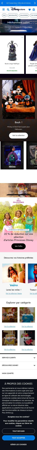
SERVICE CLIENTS (9, 358)
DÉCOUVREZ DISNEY (10, 365)
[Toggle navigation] (3, 9)
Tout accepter (18, 438)
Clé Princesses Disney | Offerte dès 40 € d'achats (18, 3)
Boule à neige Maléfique (12, 64)
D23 (4, 15)
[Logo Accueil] (17, 9)
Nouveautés (13, 15)
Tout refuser (19, 431)
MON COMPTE (7, 373)
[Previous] (2, 3)
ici (12, 413)
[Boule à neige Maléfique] (12, 50)
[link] (18, 136)
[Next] (35, 3)
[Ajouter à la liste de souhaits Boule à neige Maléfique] (22, 37)
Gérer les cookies (18, 444)
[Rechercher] (8, 9)
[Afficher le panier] (33, 9)
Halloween (24, 15)
